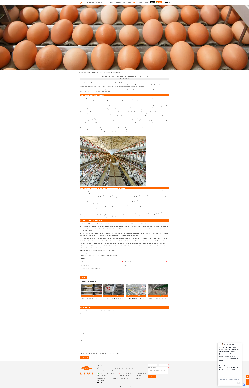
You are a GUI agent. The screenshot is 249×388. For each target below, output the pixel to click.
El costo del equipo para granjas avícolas (90, 89)
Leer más (86, 295)
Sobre (124, 2)
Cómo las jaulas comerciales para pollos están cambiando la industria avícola (101, 255)
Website (82, 347)
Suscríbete (153, 2)
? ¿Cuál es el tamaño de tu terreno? (106, 365)
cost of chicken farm (88, 250)
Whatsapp (97, 295)
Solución (147, 2)
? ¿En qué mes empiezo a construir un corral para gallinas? (111, 367)
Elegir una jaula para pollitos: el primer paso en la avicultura (98, 253)
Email (82, 340)
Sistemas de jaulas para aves (87, 98)
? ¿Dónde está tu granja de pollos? (105, 370)
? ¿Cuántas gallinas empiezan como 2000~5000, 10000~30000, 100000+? (115, 368)
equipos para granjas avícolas (98, 196)
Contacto (140, 2)
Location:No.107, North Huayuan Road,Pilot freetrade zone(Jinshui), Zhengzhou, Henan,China (119, 379)
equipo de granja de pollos (100, 250)
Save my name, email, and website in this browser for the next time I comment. (100, 353)
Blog (134, 2)
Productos (118, 2)
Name (82, 333)
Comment (83, 313)
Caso (129, 2)
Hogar (111, 2)
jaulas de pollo (111, 250)
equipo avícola (107, 213)
